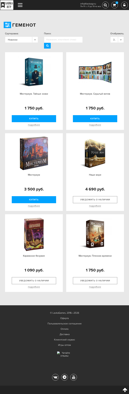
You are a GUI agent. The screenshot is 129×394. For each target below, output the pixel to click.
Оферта (64, 318)
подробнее (34, 125)
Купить (34, 118)
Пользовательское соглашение (65, 323)
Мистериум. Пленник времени (95, 255)
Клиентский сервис (64, 339)
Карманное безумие (34, 255)
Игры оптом (64, 345)
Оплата (64, 329)
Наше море (95, 174)
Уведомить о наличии (95, 199)
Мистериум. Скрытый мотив (95, 93)
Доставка (65, 334)
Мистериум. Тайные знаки (34, 93)
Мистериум (34, 174)
